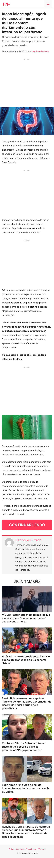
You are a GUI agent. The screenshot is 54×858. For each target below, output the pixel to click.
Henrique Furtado (28, 540)
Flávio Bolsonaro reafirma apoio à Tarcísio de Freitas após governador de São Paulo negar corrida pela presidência (27, 703)
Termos (41, 849)
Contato (20, 849)
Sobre (11, 849)
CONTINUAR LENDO (27, 525)
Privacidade (31, 849)
